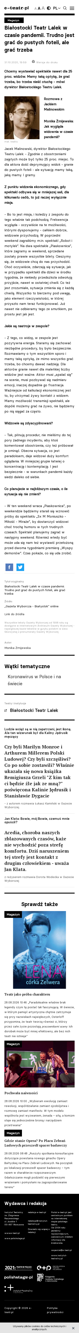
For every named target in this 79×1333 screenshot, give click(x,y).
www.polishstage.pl (14, 1238)
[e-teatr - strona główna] (16, 8)
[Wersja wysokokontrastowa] (49, 8)
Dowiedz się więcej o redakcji (39, 1231)
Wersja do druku (47, 62)
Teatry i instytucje (15, 703)
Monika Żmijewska (17, 648)
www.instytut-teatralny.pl (59, 1257)
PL (55, 8)
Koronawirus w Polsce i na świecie (34, 680)
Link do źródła (14, 614)
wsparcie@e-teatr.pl (61, 1250)
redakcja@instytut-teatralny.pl (38, 1222)
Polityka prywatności (55, 1310)
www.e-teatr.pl (12, 1233)
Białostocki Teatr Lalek (34, 710)
